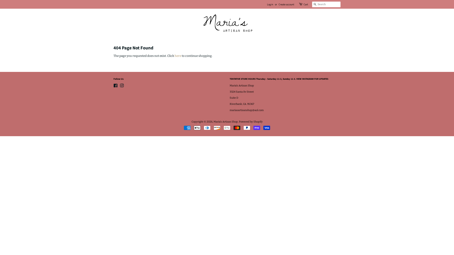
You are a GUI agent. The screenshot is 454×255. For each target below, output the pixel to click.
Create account (286, 4)
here (178, 56)
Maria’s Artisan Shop (226, 121)
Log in (270, 4)
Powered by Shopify (251, 121)
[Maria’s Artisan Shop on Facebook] (116, 86)
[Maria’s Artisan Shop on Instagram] (122, 86)
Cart (306, 4)
